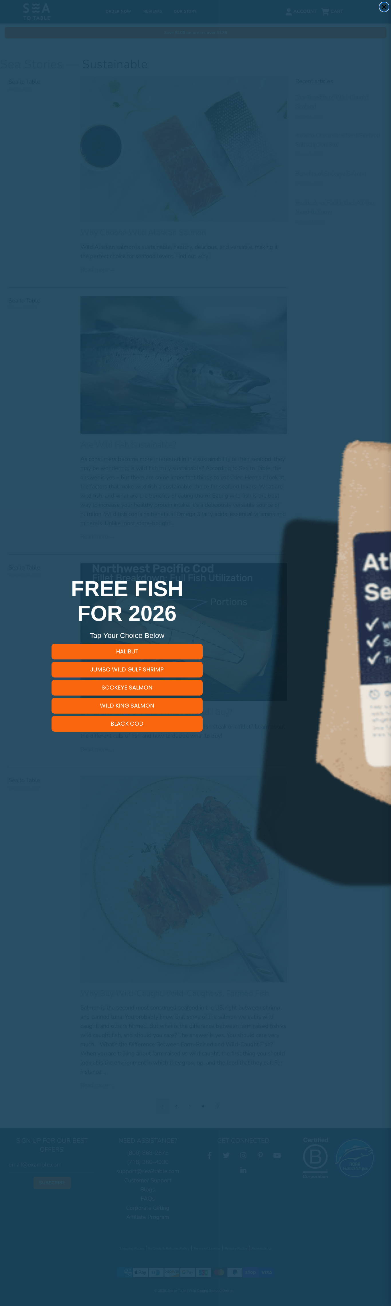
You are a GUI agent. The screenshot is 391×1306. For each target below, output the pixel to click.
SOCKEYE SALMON (127, 688)
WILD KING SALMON (127, 706)
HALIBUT (127, 651)
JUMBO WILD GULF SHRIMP (127, 669)
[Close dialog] (384, 6)
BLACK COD (126, 724)
